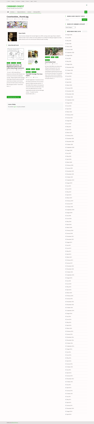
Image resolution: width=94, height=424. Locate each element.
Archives (12, 12)
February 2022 (70, 114)
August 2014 (69, 349)
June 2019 (69, 189)
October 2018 (70, 206)
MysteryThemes (15, 422)
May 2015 (69, 322)
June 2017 (69, 248)
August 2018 (69, 212)
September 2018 (70, 209)
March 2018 (69, 227)
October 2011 (70, 393)
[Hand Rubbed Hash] (54, 51)
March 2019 (69, 198)
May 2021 (69, 126)
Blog (8, 63)
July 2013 (69, 370)
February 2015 (70, 331)
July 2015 (69, 316)
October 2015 (70, 307)
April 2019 (69, 195)
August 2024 (69, 64)
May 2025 (69, 61)
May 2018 (69, 221)
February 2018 (70, 230)
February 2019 (70, 200)
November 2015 (70, 304)
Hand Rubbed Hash (50, 62)
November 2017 (70, 239)
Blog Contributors (21, 12)
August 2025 (69, 55)
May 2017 (69, 251)
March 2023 (69, 85)
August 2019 (69, 183)
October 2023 (70, 70)
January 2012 (70, 390)
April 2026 (69, 43)
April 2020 (69, 159)
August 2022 (69, 103)
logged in (15, 106)
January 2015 (70, 334)
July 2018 (69, 215)
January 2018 (70, 233)
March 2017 (69, 257)
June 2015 (69, 319)
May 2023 (69, 79)
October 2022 (70, 97)
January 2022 (70, 117)
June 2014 (69, 355)
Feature (13, 1)
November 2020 (70, 141)
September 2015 (70, 310)
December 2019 (70, 171)
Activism (47, 57)
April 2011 (69, 402)
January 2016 (70, 298)
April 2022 (69, 109)
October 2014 (70, 343)
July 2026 (69, 37)
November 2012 (70, 378)
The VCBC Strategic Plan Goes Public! (34, 74)
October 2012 (70, 381)
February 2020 (70, 165)
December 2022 (70, 91)
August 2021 (69, 120)
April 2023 (69, 82)
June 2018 (69, 218)
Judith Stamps (19, 69)
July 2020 (69, 153)
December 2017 (70, 236)
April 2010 (69, 414)
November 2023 (70, 67)
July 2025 (69, 58)
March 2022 (69, 112)
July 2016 (69, 281)
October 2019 (70, 177)
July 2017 (69, 245)
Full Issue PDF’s (36, 12)
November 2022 (70, 94)
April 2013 (69, 373)
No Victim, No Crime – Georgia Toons (15, 97)
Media (38, 69)
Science (27, 1)
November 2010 (70, 408)
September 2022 (70, 100)
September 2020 (70, 147)
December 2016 (70, 266)
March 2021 (69, 132)
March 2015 (69, 328)
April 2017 (69, 254)
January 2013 (70, 375)
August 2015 (69, 313)
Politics (34, 72)
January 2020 (70, 168)
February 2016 (70, 295)
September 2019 (70, 180)
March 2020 (69, 162)
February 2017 (70, 260)
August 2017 (69, 242)
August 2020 (69, 150)
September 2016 (70, 275)
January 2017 (70, 263)
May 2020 (69, 156)
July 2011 (69, 396)
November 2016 (70, 269)
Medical (28, 72)
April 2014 (69, 361)
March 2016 (69, 292)
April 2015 (69, 325)
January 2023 (70, 88)
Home (9, 1)
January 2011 (70, 405)
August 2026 (69, 34)
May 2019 (69, 192)
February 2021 (70, 135)
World (35, 1)
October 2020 (70, 144)
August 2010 (69, 411)
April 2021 (69, 129)
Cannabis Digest (15, 6)
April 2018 (69, 224)
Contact (29, 12)
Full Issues (18, 1)
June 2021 (69, 123)
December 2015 (70, 301)
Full (57, 57)
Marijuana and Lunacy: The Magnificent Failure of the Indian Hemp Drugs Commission (15, 66)
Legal (32, 1)
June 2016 (69, 284)
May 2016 (69, 286)
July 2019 (69, 186)
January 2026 (70, 49)
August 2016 (69, 278)
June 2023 (69, 76)
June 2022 (69, 106)
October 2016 (70, 272)
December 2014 (70, 337)
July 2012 (69, 384)
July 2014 (69, 352)
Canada (23, 1)
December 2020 (70, 138)
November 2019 (70, 174)
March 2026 (69, 46)
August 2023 (69, 73)
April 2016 (69, 289)
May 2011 (69, 399)
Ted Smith (36, 77)
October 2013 (70, 367)
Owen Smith (18, 19)
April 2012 (69, 387)
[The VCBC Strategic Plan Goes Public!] (35, 57)
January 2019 (70, 203)
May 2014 (69, 358)
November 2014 (70, 340)
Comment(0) (25, 19)
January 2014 (70, 364)
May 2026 (69, 40)
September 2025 (70, 52)
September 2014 (70, 346)
